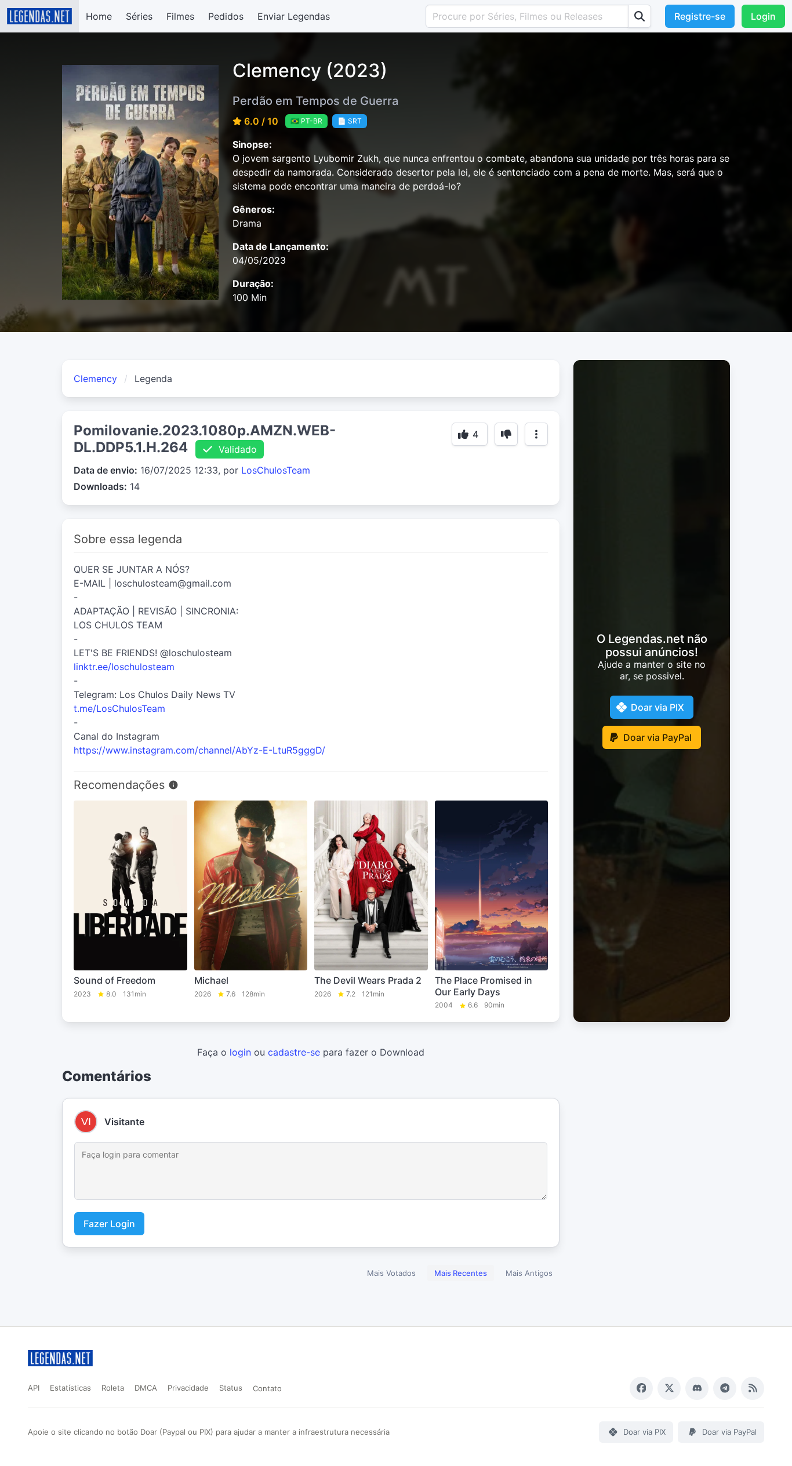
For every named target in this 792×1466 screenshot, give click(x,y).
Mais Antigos (529, 1273)
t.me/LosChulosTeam (119, 708)
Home (99, 16)
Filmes (180, 16)
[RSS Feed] (752, 1388)
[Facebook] (641, 1388)
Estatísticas (70, 1387)
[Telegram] (724, 1388)
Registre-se (699, 16)
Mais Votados (391, 1273)
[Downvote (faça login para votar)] (506, 434)
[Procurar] (639, 16)
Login (763, 16)
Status (230, 1387)
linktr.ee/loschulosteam (124, 666)
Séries (139, 16)
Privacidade (188, 1387)
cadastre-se (294, 1052)
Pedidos (226, 16)
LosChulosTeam (275, 470)
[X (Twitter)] (669, 1388)
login (240, 1052)
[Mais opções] (536, 434)
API (33, 1387)
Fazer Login (109, 1223)
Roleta (112, 1387)
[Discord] (697, 1388)
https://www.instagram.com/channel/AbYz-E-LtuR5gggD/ (199, 750)
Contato (267, 1388)
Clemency (95, 378)
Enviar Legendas (293, 16)
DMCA (146, 1387)
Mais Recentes (460, 1273)
